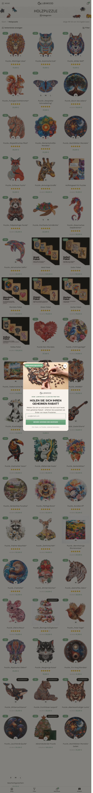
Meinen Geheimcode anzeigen (45, 422)
